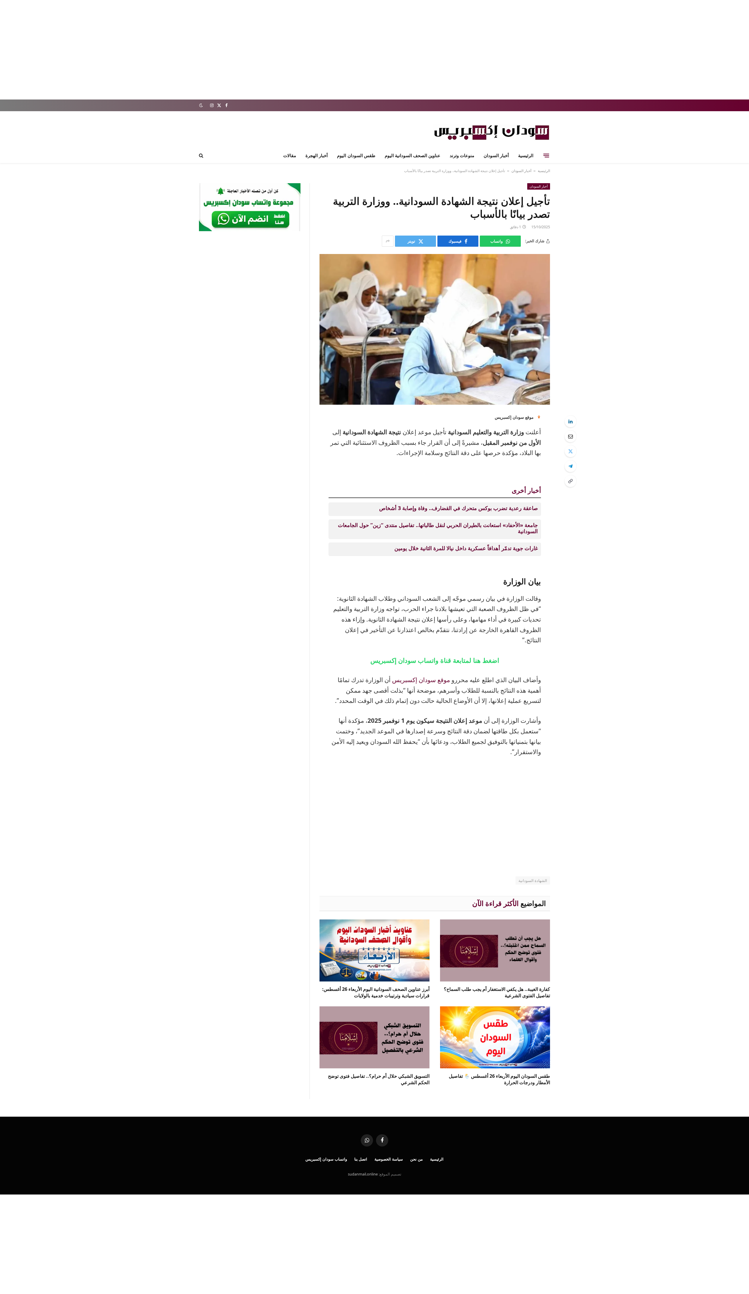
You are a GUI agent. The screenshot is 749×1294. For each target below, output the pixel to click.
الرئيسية (525, 155)
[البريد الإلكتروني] (570, 436)
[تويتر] (570, 451)
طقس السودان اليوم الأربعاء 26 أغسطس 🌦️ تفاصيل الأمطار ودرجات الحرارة (499, 1079)
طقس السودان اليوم (356, 155)
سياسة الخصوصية (388, 1159)
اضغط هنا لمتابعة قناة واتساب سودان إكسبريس (434, 660)
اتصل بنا (360, 1159)
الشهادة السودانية (532, 880)
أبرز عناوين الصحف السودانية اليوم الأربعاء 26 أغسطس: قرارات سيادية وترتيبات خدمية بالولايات (376, 992)
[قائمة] (546, 155)
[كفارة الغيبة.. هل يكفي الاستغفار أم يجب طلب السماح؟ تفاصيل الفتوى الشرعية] (495, 950)
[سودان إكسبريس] (491, 132)
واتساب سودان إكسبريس (326, 1159)
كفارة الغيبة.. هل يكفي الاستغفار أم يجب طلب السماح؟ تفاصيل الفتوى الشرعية (497, 992)
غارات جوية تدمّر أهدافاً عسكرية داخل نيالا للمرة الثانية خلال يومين (466, 548)
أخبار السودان (496, 155)
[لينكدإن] (570, 421)
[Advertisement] (374, 50)
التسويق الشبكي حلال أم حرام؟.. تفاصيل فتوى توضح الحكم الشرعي (379, 1079)
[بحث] (202, 155)
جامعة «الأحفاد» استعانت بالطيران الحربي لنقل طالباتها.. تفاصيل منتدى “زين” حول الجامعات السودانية (438, 528)
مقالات (289, 155)
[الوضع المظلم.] (201, 105)
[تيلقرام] (570, 466)
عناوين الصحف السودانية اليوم (412, 155)
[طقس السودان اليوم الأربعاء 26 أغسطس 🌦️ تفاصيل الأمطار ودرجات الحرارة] (495, 1037)
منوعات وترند (462, 155)
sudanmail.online (363, 1174)
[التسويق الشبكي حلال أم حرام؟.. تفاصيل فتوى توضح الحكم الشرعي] (374, 1037)
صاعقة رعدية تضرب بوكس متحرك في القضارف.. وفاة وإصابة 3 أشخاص (458, 508)
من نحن (416, 1159)
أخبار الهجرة (316, 155)
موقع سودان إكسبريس (421, 680)
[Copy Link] (570, 481)
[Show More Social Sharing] (388, 241)
